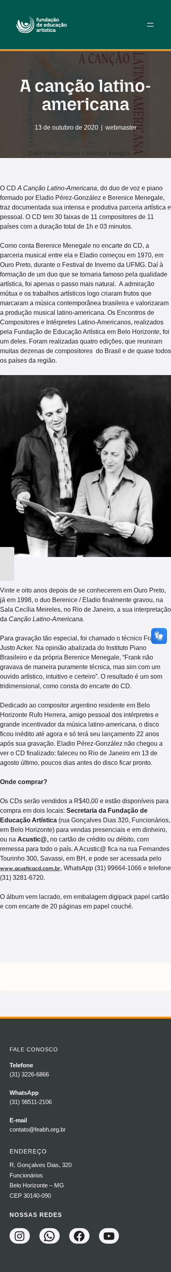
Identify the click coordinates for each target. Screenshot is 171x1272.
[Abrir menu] (150, 25)
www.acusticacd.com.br (30, 868)
